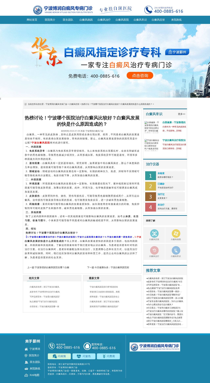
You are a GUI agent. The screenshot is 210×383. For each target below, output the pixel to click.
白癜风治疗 (104, 19)
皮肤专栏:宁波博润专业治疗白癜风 (45, 292)
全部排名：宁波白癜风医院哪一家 (44, 306)
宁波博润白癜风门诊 (57, 371)
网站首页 (32, 19)
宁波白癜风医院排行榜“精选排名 (104, 287)
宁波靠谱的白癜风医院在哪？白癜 (52, 267)
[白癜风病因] (172, 233)
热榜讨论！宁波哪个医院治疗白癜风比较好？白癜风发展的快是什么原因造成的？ (116, 104)
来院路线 (176, 19)
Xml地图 (34, 375)
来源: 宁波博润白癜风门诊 (92, 131)
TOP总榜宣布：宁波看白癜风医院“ (45, 297)
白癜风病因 (86, 19)
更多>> (181, 114)
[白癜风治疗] (151, 250)
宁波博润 (35, 348)
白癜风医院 (122, 19)
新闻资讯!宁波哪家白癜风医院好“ (104, 306)
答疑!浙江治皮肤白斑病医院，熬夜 (105, 292)
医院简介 (50, 19)
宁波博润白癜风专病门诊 (56, 104)
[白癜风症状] (151, 233)
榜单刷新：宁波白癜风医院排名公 (104, 297)
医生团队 (68, 19)
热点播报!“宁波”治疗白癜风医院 (43, 301)
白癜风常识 (140, 19)
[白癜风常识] (172, 250)
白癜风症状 (158, 19)
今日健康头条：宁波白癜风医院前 (112, 267)
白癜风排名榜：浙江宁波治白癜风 (44, 287)
